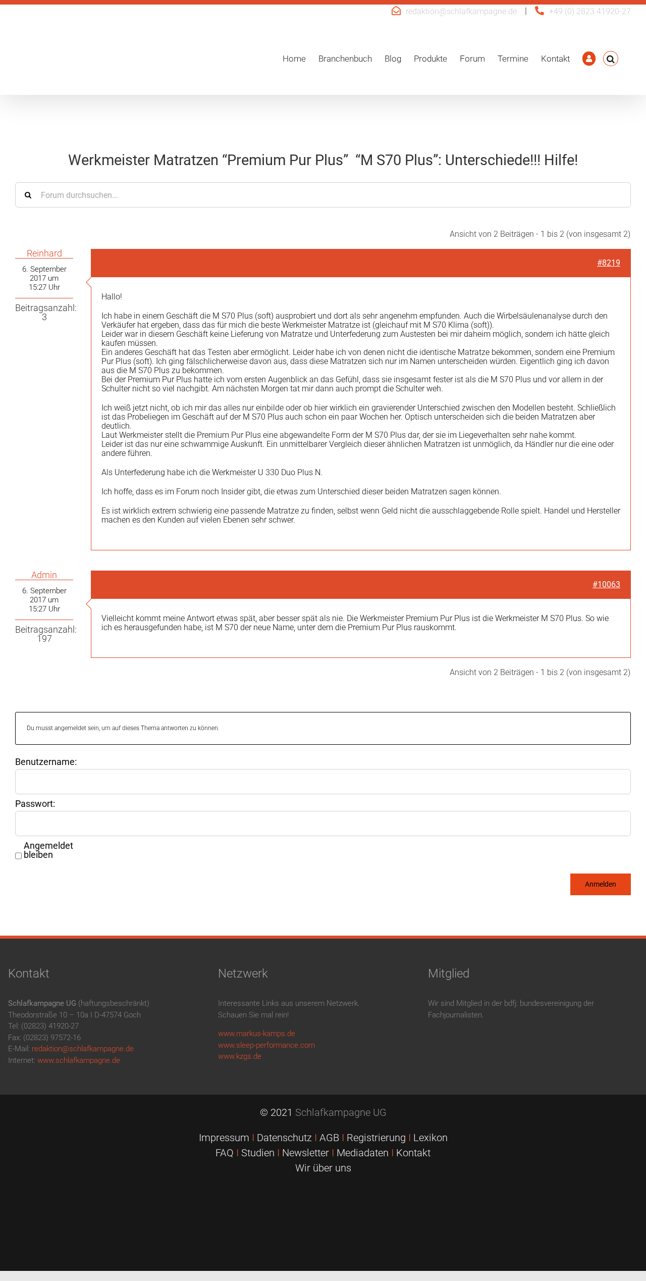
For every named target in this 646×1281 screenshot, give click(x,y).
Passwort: (35, 803)
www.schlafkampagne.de (78, 1060)
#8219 (608, 263)
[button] (610, 58)
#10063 (606, 584)
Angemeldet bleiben (48, 850)
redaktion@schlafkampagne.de (461, 11)
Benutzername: (46, 761)
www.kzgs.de (239, 1056)
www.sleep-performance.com (266, 1045)
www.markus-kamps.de (256, 1033)
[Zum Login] (589, 58)
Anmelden (600, 884)
